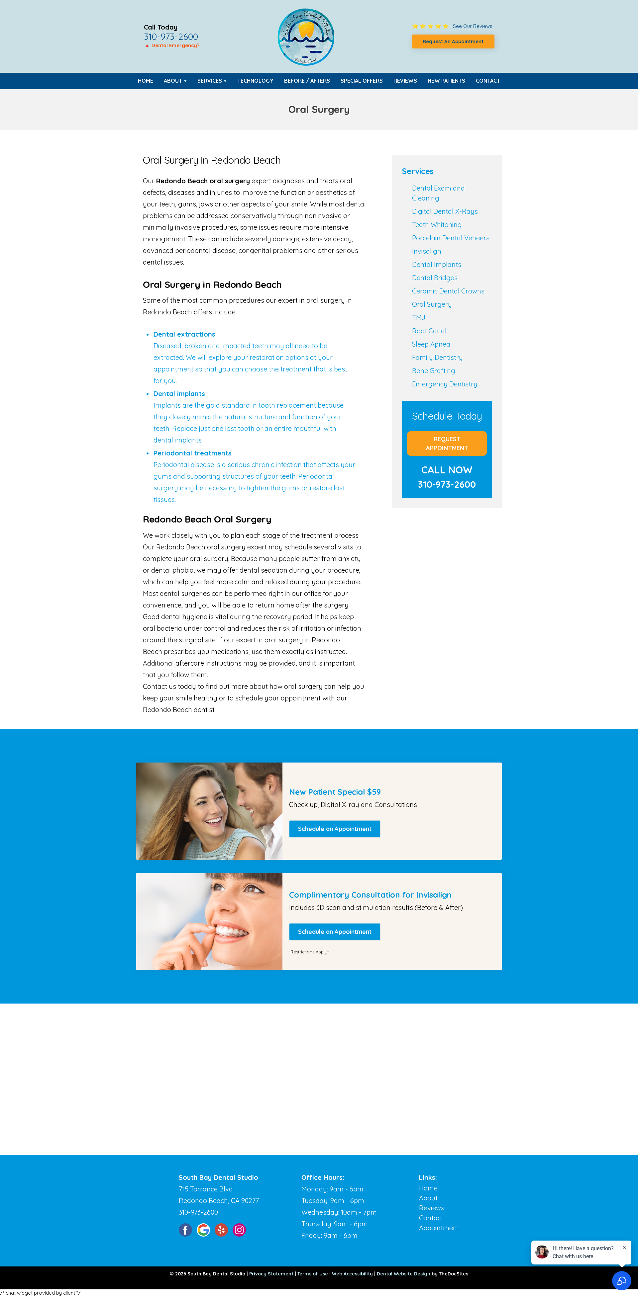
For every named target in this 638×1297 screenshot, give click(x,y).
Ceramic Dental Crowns (448, 291)
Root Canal (429, 331)
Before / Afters (307, 80)
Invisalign (426, 251)
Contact (488, 80)
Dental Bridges (435, 278)
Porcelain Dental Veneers (450, 238)
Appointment (439, 1228)
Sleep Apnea (431, 344)
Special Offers (362, 80)
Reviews (405, 80)
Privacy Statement (271, 1274)
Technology (255, 80)
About (173, 80)
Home (145, 80)
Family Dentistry (437, 357)
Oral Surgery (432, 304)
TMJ (418, 317)
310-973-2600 (171, 36)
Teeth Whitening (437, 224)
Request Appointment (447, 443)
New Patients (446, 80)
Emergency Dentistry (445, 384)
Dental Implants (436, 264)
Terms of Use (312, 1274)
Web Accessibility (352, 1274)
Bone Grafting (433, 370)
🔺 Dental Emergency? (171, 45)
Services (209, 80)
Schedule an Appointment (335, 829)
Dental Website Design (403, 1274)
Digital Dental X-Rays (445, 211)
